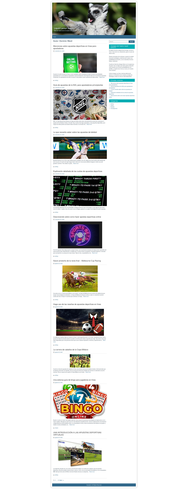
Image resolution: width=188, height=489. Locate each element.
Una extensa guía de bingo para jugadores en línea (74, 379)
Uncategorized (114, 108)
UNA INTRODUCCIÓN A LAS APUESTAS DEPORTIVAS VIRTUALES (77, 433)
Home (54, 37)
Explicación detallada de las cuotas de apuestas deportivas (77, 171)
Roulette (112, 107)
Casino (56, 428)
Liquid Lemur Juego (64, 28)
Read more (102, 77)
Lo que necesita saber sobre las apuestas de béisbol (75, 132)
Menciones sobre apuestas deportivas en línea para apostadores (74, 47)
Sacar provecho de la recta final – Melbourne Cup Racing (77, 260)
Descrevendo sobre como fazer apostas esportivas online (77, 216)
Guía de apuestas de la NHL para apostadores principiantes (78, 85)
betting (56, 80)
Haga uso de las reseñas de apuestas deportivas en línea (77, 304)
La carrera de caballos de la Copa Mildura (70, 349)
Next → (61, 480)
